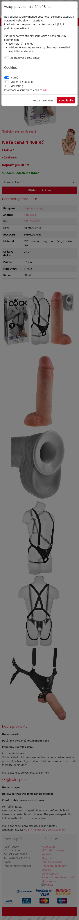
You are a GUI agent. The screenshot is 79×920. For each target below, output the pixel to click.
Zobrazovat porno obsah (25, 57)
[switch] (6, 57)
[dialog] (39, 460)
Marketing (16, 86)
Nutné (14, 77)
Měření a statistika (21, 81)
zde (45, 90)
